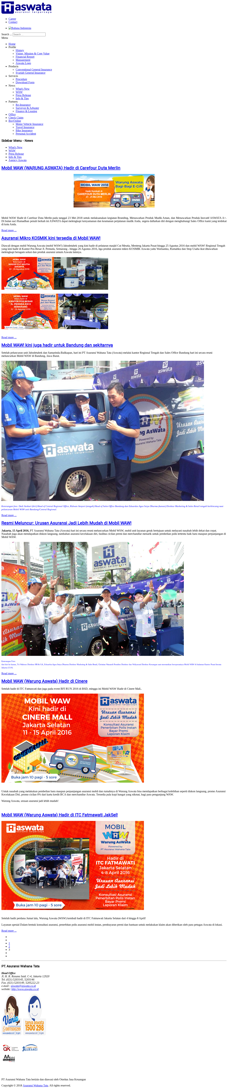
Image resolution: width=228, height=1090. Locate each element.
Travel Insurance (25, 127)
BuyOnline (15, 120)
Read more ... (9, 230)
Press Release (23, 95)
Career (12, 18)
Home (12, 43)
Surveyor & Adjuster (27, 108)
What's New (23, 88)
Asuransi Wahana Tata (35, 1085)
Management (23, 59)
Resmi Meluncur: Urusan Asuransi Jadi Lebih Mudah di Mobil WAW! (66, 523)
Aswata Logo (23, 63)
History (20, 50)
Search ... (6, 34)
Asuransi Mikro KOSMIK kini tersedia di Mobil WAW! (50, 238)
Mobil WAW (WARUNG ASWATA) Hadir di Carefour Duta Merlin (60, 167)
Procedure (21, 79)
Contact (13, 22)
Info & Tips (22, 98)
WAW (19, 91)
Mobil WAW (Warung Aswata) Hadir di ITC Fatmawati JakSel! (59, 814)
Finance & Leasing (26, 111)
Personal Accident (26, 133)
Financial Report (25, 56)
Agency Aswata (18, 160)
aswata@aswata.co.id (23, 985)
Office (12, 114)
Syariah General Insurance (30, 72)
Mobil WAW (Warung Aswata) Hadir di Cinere (44, 681)
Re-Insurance (23, 104)
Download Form (25, 82)
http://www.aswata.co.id (25, 989)
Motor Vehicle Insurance (29, 124)
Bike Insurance (24, 130)
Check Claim (16, 117)
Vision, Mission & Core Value (33, 53)
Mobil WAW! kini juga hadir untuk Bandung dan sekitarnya (57, 345)
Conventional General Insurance (34, 69)
